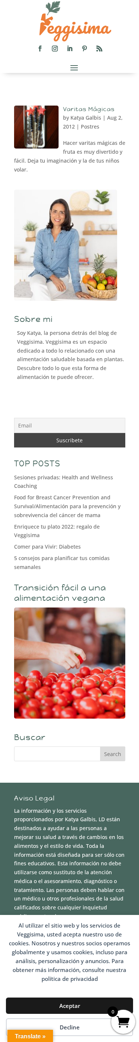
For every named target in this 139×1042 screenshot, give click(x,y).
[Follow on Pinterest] (84, 48)
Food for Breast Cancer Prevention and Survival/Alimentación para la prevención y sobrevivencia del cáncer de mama (67, 506)
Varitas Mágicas (89, 109)
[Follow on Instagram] (55, 48)
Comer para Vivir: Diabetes (47, 546)
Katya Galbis (85, 117)
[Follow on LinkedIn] (70, 48)
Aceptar (69, 1005)
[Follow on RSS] (99, 48)
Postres (90, 126)
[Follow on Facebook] (40, 48)
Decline (70, 1027)
